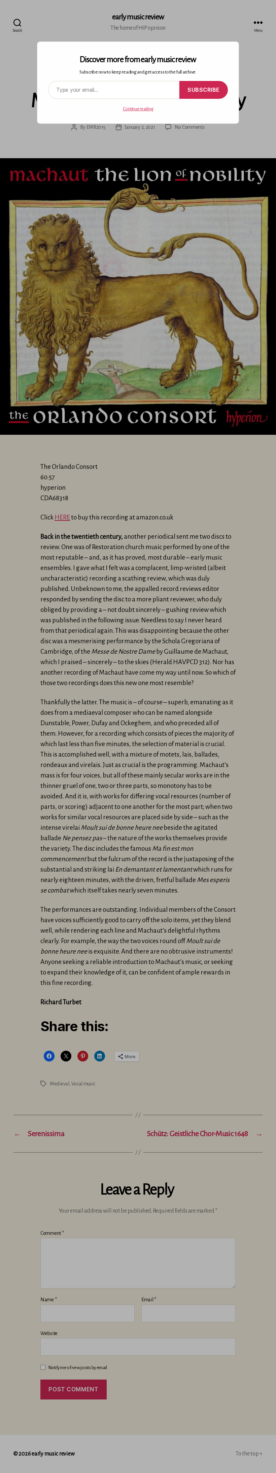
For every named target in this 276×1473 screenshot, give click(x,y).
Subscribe (203, 89)
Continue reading (138, 109)
